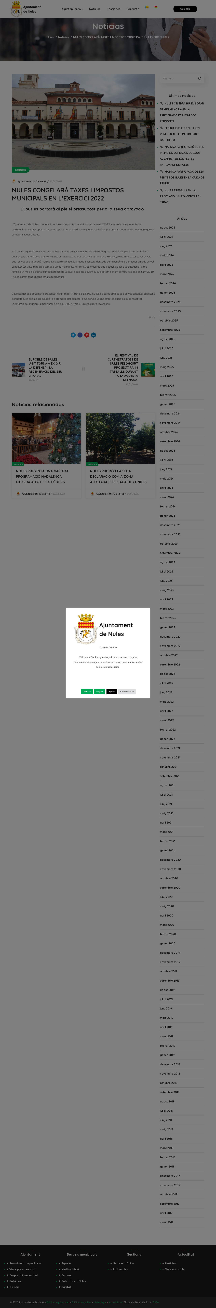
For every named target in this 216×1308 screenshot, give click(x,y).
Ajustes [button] (112, 691)
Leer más (87, 691)
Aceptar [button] (99, 691)
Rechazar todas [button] (127, 691)
